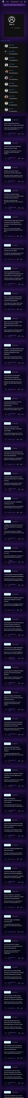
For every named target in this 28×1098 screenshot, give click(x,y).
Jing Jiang (11, 96)
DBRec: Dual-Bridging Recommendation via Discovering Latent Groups (12, 800)
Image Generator (15, 1)
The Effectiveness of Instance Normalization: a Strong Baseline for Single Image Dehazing (13, 946)
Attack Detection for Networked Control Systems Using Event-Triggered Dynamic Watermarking (12, 377)
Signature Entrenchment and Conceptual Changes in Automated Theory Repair (13, 428)
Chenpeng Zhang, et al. (12, 658)
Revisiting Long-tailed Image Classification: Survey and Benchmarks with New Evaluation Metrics (14, 196)
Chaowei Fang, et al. (12, 208)
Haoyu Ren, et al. (12, 158)
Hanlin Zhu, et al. (12, 734)
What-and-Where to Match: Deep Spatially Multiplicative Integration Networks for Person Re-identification (13, 997)
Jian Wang (11, 83)
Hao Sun (11, 108)
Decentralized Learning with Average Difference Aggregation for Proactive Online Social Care (13, 825)
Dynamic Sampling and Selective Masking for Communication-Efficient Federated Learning (13, 697)
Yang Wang (11, 51)
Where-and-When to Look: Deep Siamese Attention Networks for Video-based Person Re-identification (14, 896)
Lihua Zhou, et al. (12, 635)
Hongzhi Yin (12, 89)
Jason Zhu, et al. (12, 538)
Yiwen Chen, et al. (12, 363)
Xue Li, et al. (12, 236)
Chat (8, 1)
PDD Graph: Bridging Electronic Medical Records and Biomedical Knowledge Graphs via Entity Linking (13, 1022)
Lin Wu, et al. (12, 907)
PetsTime (11, 70)
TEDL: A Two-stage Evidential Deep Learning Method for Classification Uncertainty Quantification (13, 298)
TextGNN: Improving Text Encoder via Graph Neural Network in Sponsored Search (13, 527)
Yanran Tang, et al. (12, 133)
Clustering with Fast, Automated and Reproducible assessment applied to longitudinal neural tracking (13, 724)
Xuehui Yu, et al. (12, 284)
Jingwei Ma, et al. (12, 585)
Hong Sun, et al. (12, 181)
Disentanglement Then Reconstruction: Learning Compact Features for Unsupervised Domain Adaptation (14, 624)
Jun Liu (11, 77)
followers (17, 28)
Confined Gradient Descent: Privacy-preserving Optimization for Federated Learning (13, 478)
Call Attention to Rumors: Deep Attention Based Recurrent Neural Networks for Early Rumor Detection (13, 1072)
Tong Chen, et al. (12, 761)
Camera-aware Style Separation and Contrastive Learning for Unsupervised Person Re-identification (13, 453)
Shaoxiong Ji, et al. (12, 683)
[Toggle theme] (21, 2)
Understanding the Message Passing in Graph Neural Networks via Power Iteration (14, 599)
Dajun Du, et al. (12, 389)
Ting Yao (11, 102)
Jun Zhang (11, 64)
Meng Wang (12, 57)
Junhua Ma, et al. (12, 414)
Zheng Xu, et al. (12, 958)
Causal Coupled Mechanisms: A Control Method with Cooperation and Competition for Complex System (13, 273)
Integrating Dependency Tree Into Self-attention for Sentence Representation (12, 403)
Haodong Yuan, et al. (12, 336)
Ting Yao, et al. (12, 931)
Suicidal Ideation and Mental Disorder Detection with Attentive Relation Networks (13, 672)
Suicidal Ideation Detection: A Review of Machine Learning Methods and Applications (13, 775)
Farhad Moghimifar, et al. (12, 562)
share (22, 134)
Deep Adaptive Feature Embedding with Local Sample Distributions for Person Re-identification (13, 1047)
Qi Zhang (11, 45)
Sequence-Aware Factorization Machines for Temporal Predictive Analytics (12, 749)
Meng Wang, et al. (12, 1033)
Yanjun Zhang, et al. (12, 489)
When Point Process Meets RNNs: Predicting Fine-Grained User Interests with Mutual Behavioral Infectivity (14, 972)
